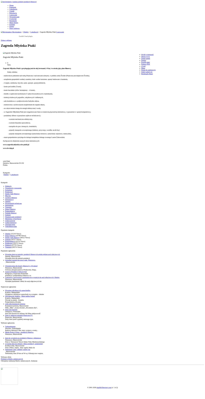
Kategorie (12, 7)
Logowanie (13, 15)
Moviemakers (16, 32)
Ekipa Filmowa (10, 209)
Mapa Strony (13, 23)
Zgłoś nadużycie (146, 72)
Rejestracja (13, 13)
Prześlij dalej (145, 62)
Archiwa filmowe (11, 198)
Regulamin (13, 21)
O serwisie (13, 19)
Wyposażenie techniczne (13, 203)
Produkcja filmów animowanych (12, 359)
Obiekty (26, 32)
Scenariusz (8, 190)
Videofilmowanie (11, 226)
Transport (8, 207)
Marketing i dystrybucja (13, 219)
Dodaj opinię (145, 58)
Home (11, 5)
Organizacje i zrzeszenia (13, 188)
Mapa (143, 68)
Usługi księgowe (10, 223)
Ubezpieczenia (10, 224)
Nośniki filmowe (10, 213)
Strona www (145, 56)
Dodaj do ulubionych (148, 70)
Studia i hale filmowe (12, 194)
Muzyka (8, 196)
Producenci (9, 192)
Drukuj (143, 60)
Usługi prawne (10, 221)
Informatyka (9, 205)
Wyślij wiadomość (147, 55)
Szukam (8, 215)
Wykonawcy (9, 200)
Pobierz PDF (145, 64)
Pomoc (11, 26)
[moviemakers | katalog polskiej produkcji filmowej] (19, 2)
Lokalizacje (13, 9)
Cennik (11, 11)
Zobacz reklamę (6, 40)
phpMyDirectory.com (104, 387)
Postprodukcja (10, 211)
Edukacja (8, 186)
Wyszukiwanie (14, 17)
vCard (143, 66)
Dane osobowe (14, 28)
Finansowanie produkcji (13, 217)
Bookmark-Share (147, 74)
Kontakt (12, 24)
